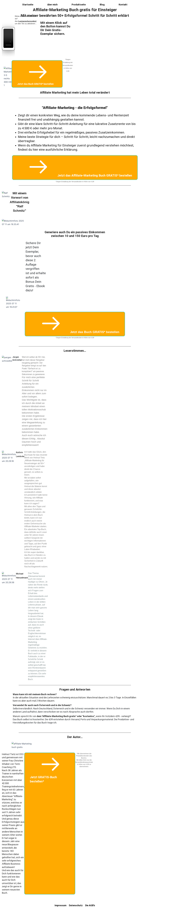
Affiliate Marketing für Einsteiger (53, 145)
